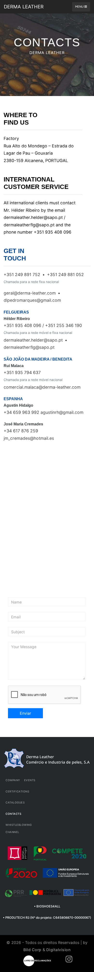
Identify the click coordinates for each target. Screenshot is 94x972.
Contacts (13, 813)
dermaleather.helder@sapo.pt (33, 340)
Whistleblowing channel (19, 828)
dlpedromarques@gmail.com (32, 300)
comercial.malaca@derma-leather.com (42, 387)
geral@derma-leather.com (30, 293)
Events (29, 780)
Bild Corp (32, 949)
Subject (18, 632)
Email (16, 617)
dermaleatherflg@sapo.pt (29, 347)
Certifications (17, 791)
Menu (79, 7)
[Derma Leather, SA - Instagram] (69, 960)
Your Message (23, 647)
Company (13, 780)
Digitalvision (58, 949)
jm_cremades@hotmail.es (29, 438)
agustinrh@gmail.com (61, 412)
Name (16, 602)
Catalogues (15, 802)
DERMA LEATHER (24, 7)
